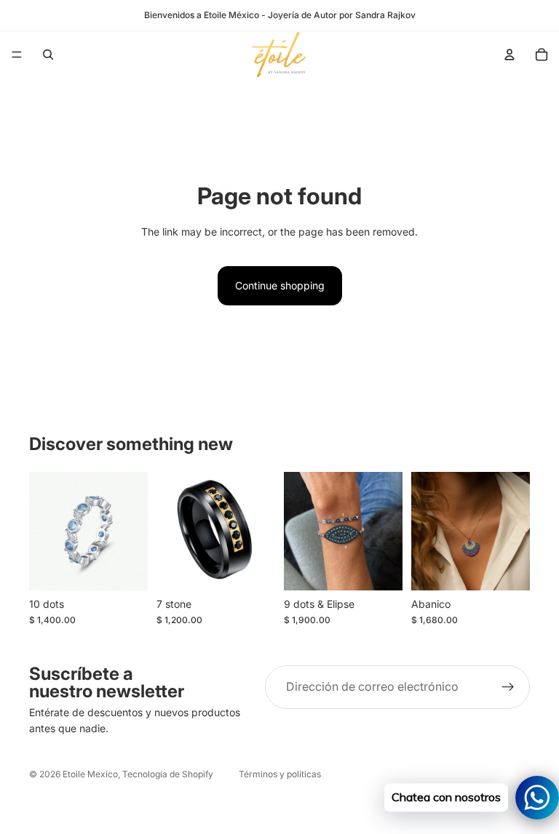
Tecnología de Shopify (167, 774)
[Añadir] (507, 568)
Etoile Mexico (90, 774)
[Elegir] (125, 568)
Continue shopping (280, 285)
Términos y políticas (280, 774)
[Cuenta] (509, 55)
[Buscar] (48, 55)
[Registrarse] (508, 687)
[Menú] (16, 54)
